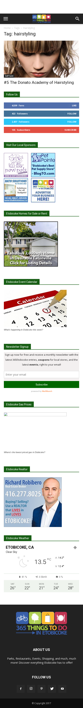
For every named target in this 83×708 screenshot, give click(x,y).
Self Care (9, 76)
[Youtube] (62, 689)
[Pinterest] (41, 689)
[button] (77, 19)
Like (74, 105)
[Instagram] (31, 689)
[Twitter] (52, 689)
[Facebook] (21, 689)
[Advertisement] (41, 7)
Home (7, 28)
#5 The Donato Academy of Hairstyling (39, 82)
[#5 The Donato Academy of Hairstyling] (41, 59)
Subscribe (70, 129)
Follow (71, 113)
